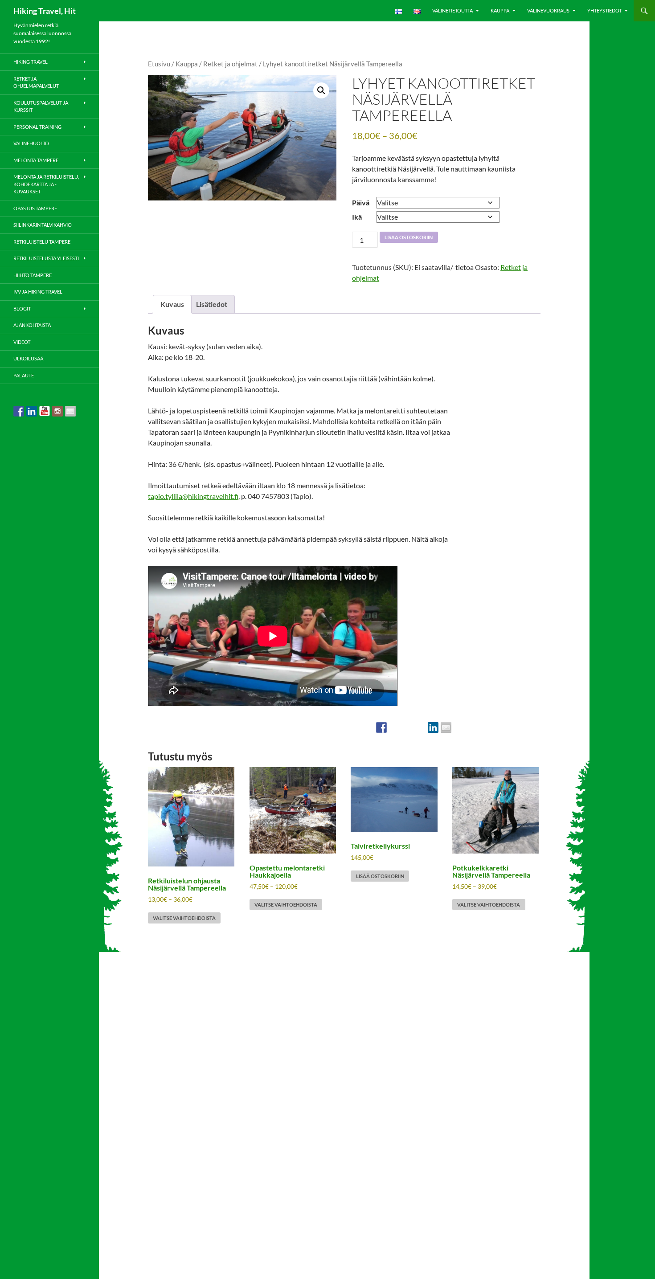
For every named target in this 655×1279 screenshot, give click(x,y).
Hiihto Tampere (32, 275)
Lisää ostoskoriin (409, 237)
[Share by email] (446, 727)
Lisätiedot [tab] (211, 304)
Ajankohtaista (32, 325)
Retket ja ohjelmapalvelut (36, 82)
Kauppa (500, 10)
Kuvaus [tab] (172, 304)
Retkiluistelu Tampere (41, 242)
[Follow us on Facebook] (18, 411)
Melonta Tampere (35, 160)
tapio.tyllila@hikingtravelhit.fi (193, 496)
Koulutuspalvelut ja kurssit (40, 106)
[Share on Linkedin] (433, 727)
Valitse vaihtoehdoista (184, 918)
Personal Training (37, 127)
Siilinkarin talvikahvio (42, 225)
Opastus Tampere (35, 208)
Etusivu (159, 64)
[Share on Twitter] (394, 727)
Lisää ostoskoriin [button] (380, 876)
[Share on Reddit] (407, 727)
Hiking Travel (30, 62)
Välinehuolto (31, 143)
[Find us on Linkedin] (31, 411)
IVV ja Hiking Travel (37, 291)
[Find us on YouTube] (44, 411)
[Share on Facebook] (381, 727)
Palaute (23, 375)
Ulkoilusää (28, 358)
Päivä (360, 202)
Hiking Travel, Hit (44, 11)
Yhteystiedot (604, 10)
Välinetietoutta (452, 10)
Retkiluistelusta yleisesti (46, 258)
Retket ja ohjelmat (230, 64)
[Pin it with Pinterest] (420, 727)
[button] (321, 90)
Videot (21, 342)
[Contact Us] (70, 411)
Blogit (22, 308)
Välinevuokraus (548, 10)
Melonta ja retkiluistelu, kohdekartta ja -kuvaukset (46, 184)
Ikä (357, 216)
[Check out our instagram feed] (57, 411)
